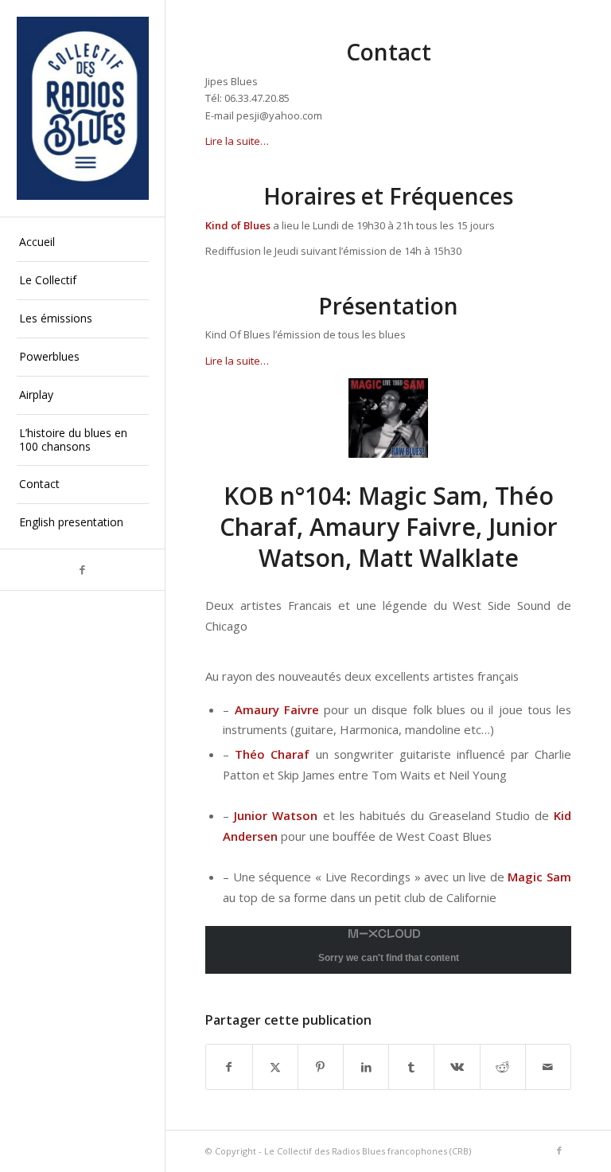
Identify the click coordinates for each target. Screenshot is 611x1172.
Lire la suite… (237, 141)
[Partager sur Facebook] (228, 1067)
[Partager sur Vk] (456, 1067)
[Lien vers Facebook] (82, 569)
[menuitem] (83, 243)
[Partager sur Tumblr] (411, 1067)
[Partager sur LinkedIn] (366, 1067)
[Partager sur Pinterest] (320, 1067)
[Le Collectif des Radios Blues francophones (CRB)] (83, 108)
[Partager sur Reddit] (503, 1067)
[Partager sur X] (275, 1067)
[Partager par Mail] (548, 1067)
